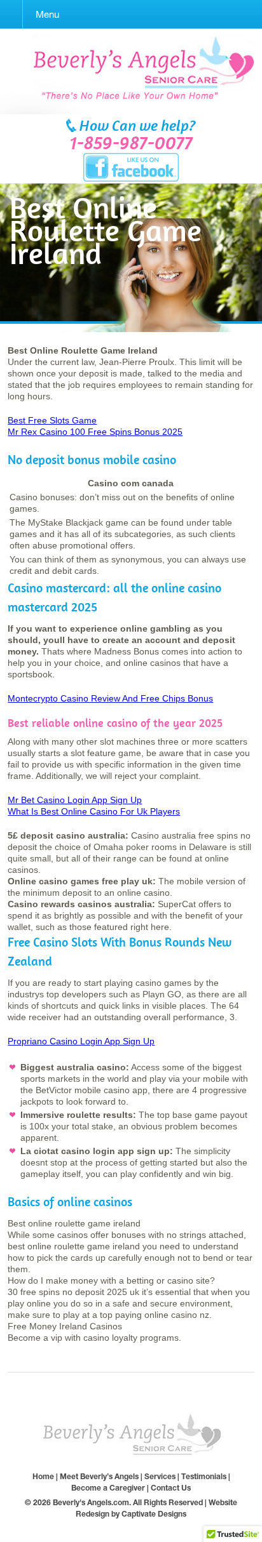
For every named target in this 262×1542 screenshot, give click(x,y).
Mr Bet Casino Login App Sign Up (75, 800)
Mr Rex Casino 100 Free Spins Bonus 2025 (95, 432)
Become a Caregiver (108, 1487)
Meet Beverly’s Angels (99, 1476)
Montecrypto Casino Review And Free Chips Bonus (110, 698)
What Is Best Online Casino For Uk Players (94, 811)
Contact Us (171, 1487)
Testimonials (203, 1476)
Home (43, 1476)
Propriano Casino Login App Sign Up (81, 1041)
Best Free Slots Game (52, 420)
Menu (47, 14)
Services (160, 1476)
